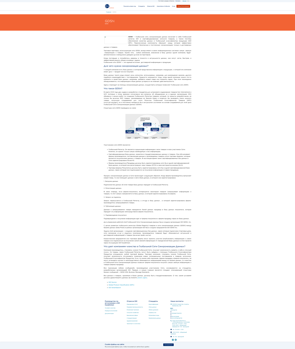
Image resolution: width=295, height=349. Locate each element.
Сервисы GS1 (152, 312)
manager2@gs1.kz (177, 313)
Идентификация (153, 304)
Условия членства (110, 308)
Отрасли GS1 (150, 6)
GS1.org (184, 1)
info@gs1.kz (174, 310)
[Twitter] (173, 340)
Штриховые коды (154, 315)
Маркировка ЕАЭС (132, 304)
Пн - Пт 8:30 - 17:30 (178, 329)
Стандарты (141, 6)
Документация (109, 313)
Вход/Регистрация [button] (183, 6)
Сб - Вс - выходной (178, 336)
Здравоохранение (132, 320)
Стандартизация (132, 318)
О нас (173, 6)
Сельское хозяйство (133, 312)
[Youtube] (176, 340)
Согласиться (168, 344)
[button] (188, 1)
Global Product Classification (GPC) (121, 285)
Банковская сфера (132, 315)
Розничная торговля (133, 309)
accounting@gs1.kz (177, 318)
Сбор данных (153, 307)
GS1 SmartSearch (115, 287)
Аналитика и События (163, 6)
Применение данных (155, 318)
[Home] (109, 6)
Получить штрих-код (130, 6)
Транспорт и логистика (133, 323)
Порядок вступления (111, 310)
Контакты (177, 1)
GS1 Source (112, 282)
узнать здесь (142, 277)
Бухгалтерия (175, 316)
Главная (108, 12)
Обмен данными (153, 309)
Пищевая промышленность (135, 307)
